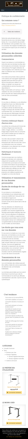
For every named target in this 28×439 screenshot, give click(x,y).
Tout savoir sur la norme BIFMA (14, 297)
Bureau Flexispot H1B (14, 419)
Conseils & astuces (9, 348)
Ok (7, 436)
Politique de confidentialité (15, 436)
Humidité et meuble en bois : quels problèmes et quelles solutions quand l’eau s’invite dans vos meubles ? (13, 311)
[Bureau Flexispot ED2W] (14, 379)
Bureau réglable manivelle (16, 358)
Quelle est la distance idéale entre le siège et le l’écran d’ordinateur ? (13, 333)
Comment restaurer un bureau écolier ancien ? (13, 306)
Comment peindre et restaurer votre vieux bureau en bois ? (13, 325)
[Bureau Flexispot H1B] (14, 412)
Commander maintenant (15, 392)
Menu (2, 10)
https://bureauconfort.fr (8, 25)
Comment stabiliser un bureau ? (14, 299)
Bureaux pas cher (11, 352)
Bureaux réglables (11, 354)
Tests (5, 350)
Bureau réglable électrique (16, 356)
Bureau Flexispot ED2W (14, 387)
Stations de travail (11, 360)
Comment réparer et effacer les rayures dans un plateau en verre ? (14, 317)
